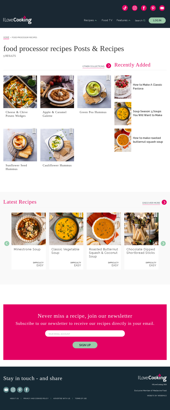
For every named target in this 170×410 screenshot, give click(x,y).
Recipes (89, 20)
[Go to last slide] (6, 243)
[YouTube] (162, 8)
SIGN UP (85, 345)
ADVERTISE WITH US (61, 398)
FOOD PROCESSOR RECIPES (24, 37)
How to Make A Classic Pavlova (147, 86)
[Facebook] (143, 8)
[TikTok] (125, 8)
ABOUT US (14, 398)
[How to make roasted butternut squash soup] (122, 140)
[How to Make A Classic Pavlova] (122, 87)
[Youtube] (6, 390)
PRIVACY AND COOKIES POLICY (35, 398)
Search (138, 20)
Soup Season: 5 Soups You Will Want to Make (147, 113)
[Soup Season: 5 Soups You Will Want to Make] (122, 113)
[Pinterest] (153, 8)
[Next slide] (163, 243)
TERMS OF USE (81, 398)
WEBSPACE (162, 396)
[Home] (17, 20)
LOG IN (157, 20)
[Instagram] (134, 8)
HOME (6, 37)
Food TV (107, 20)
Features (122, 20)
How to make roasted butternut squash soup (148, 139)
